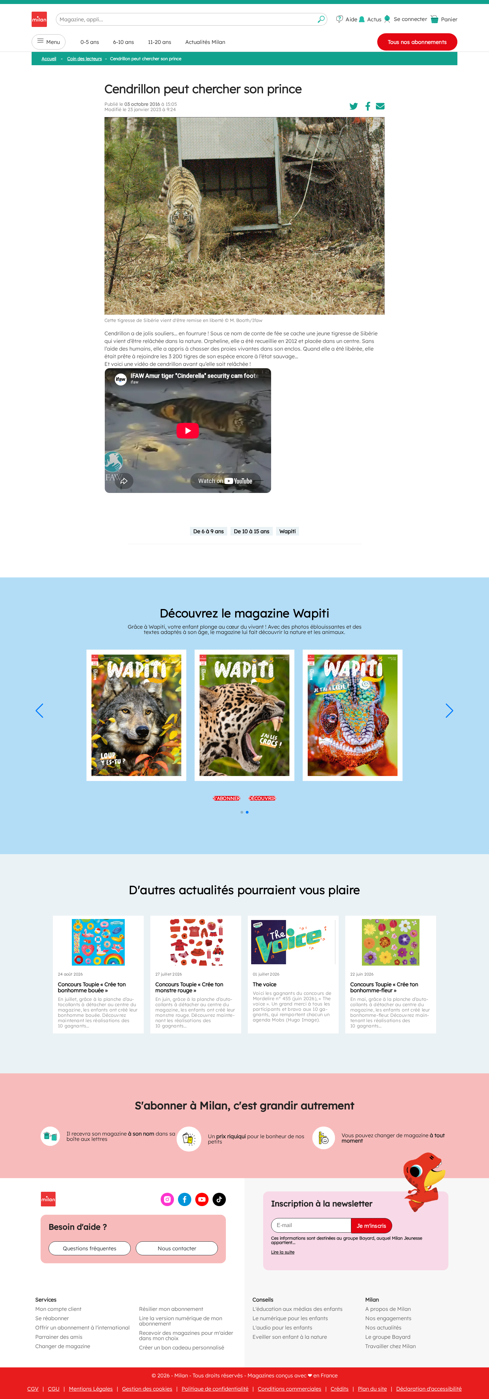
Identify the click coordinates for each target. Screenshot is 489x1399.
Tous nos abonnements (417, 42)
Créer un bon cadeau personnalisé (181, 1347)
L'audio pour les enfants (282, 1327)
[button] (39, 710)
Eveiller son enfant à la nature (289, 1336)
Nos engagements (388, 1318)
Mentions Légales (91, 1388)
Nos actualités (383, 1327)
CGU (54, 1388)
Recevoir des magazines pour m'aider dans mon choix (186, 1335)
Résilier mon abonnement (171, 1308)
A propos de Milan (388, 1308)
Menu (53, 42)
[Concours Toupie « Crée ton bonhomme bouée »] (98, 942)
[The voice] (293, 942)
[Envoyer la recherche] (321, 19)
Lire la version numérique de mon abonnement (180, 1320)
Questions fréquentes (89, 1248)
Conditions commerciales (289, 1388)
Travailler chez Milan (390, 1345)
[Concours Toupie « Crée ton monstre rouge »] (196, 942)
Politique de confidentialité (215, 1388)
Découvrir (262, 798)
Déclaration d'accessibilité (429, 1388)
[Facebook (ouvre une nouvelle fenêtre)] (184, 1203)
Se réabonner (52, 1318)
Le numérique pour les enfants (290, 1318)
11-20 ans (159, 42)
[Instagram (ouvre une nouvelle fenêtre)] (167, 1203)
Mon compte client (58, 1308)
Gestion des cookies (147, 1388)
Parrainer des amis (58, 1336)
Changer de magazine (62, 1345)
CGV (33, 1388)
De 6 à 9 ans (208, 531)
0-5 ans (90, 42)
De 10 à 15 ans (251, 531)
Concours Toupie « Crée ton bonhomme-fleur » (384, 987)
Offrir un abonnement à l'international (82, 1327)
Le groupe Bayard (387, 1336)
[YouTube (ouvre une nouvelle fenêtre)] (202, 1203)
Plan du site (372, 1388)
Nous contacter (177, 1248)
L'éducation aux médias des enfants (297, 1308)
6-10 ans (123, 42)
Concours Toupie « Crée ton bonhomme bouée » (92, 987)
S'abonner (226, 798)
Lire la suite (282, 1252)
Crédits (340, 1388)
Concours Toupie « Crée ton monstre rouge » (189, 987)
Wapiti (287, 531)
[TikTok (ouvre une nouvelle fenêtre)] (219, 1203)
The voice (264, 984)
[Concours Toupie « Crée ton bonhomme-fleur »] (391, 942)
